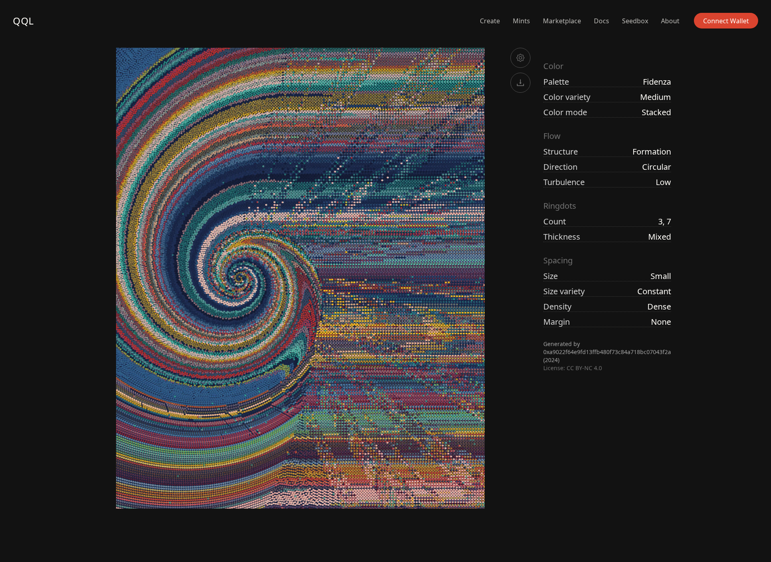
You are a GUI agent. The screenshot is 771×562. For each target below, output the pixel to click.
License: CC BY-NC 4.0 (572, 368)
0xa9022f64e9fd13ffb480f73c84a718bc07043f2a (607, 352)
